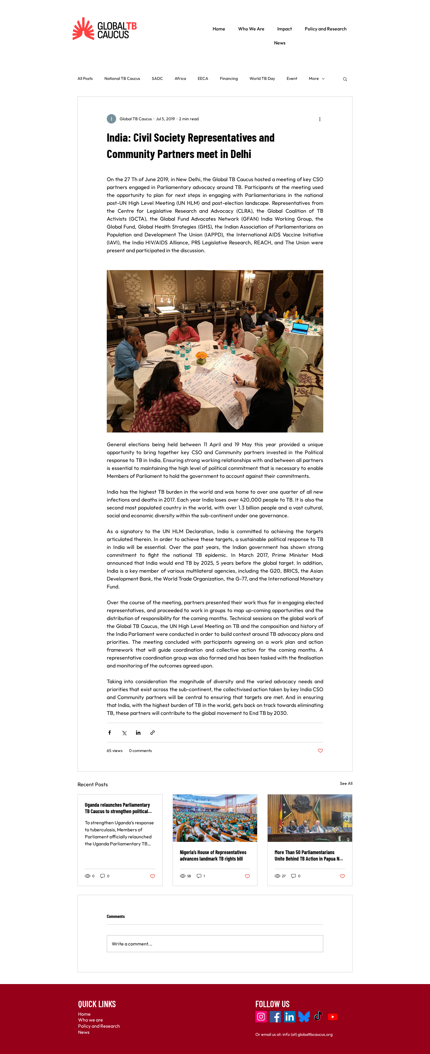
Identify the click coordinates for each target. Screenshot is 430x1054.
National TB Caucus (122, 78)
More (314, 78)
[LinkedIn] (289, 1016)
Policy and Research (99, 1026)
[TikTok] (318, 1016)
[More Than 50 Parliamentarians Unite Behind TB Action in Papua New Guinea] (310, 818)
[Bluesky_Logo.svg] (304, 1016)
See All (346, 783)
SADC (157, 78)
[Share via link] (152, 732)
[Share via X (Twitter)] (124, 732)
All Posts (85, 78)
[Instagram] (261, 1016)
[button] (345, 78)
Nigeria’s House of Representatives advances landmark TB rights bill (213, 855)
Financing (229, 78)
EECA (203, 78)
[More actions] (319, 118)
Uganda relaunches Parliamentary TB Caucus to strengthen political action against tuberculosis (117, 807)
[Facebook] (275, 1016)
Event (292, 78)
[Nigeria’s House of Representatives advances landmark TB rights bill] (215, 818)
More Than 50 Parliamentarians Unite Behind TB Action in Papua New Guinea (310, 855)
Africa (180, 78)
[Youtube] (332, 1016)
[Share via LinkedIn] (138, 732)
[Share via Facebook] (109, 732)
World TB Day (262, 78)
